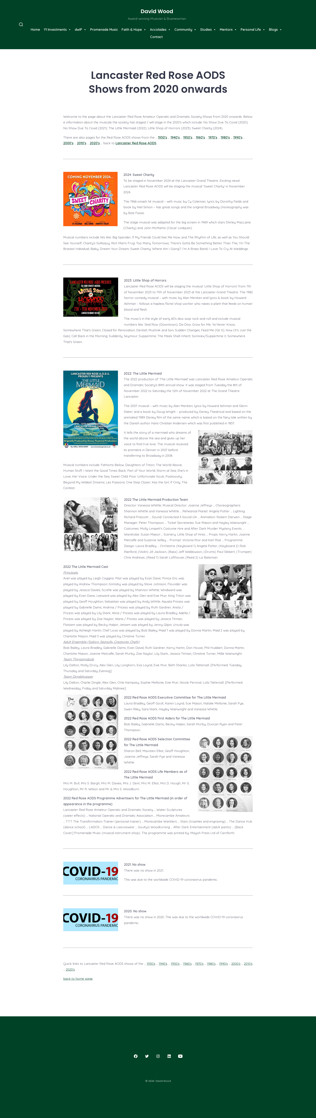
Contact (156, 37)
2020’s (95, 143)
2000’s (68, 143)
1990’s (237, 137)
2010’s (81, 143)
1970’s (212, 137)
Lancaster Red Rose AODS (136, 143)
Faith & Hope (132, 29)
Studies (206, 29)
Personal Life (251, 29)
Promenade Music (104, 29)
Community (183, 29)
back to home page (78, 978)
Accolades (158, 29)
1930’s (162, 137)
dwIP (78, 29)
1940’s (175, 137)
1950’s (187, 137)
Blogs (273, 29)
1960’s (200, 137)
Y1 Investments (55, 29)
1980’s (225, 137)
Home (35, 29)
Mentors (226, 29)
